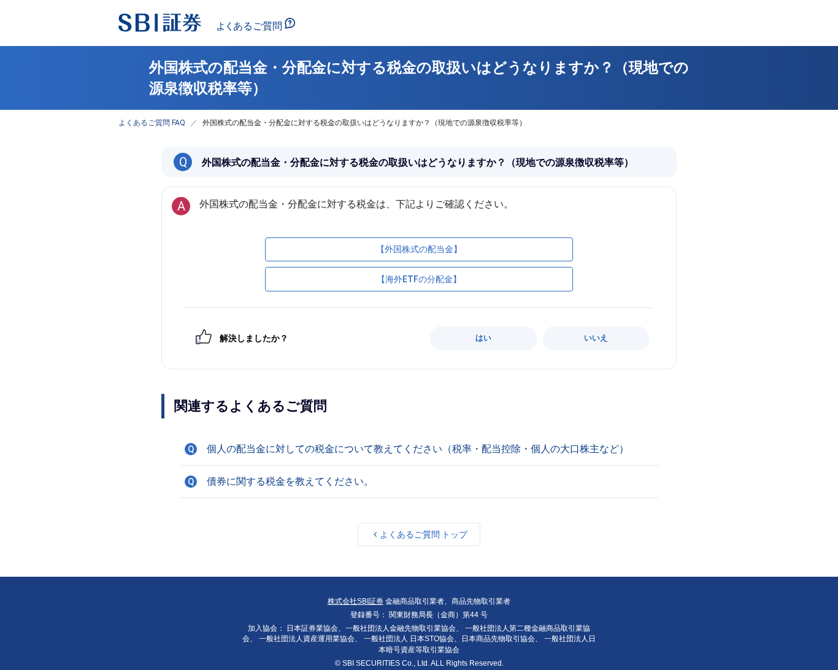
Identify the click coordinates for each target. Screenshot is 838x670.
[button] (419, 449)
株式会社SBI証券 (355, 601)
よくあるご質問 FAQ (151, 122)
